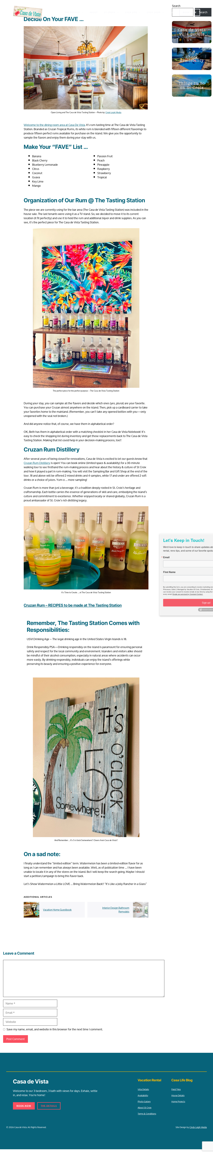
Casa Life (131, 12)
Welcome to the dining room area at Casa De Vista (54, 125)
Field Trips (176, 1089)
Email (122, 556)
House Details (177, 1095)
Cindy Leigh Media (113, 112)
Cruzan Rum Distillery (37, 463)
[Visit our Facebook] (15, 1115)
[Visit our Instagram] (21, 1115)
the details (49, 1105)
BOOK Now (189, 12)
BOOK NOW (24, 1105)
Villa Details (143, 1089)
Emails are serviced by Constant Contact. (144, 594)
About (94, 12)
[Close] (208, 535)
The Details (72, 12)
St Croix (109, 12)
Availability (143, 1095)
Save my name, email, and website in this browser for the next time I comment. (55, 1029)
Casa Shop (154, 12)
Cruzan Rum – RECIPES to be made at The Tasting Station (73, 605)
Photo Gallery (144, 1101)
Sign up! (163, 603)
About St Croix (144, 1107)
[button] (171, 12)
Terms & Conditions (147, 1113)
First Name (125, 572)
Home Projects (178, 1101)
